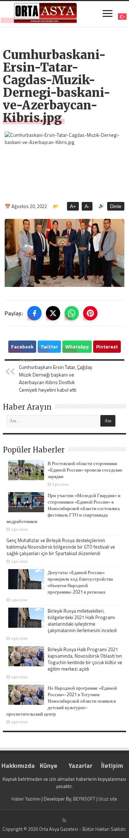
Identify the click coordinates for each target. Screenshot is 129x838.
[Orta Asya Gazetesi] (45, 13)
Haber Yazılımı (25, 798)
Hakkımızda (17, 765)
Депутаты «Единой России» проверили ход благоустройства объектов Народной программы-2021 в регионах (80, 582)
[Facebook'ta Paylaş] (34, 313)
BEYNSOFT (84, 798)
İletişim (112, 765)
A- (87, 206)
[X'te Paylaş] (53, 313)
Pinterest (107, 346)
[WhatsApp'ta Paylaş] (71, 313)
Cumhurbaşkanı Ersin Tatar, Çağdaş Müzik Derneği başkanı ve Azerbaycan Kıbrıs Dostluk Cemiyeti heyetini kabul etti (55, 375)
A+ (73, 206)
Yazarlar (80, 765)
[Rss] (64, 820)
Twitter (49, 346)
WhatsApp (77, 346)
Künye (48, 765)
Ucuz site (108, 798)
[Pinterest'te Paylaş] (90, 313)
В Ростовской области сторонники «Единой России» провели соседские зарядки (85, 470)
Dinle (115, 206)
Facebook (22, 346)
